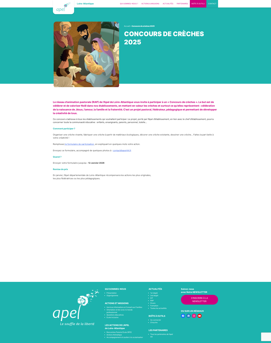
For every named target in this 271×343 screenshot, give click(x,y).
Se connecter (155, 320)
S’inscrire (154, 322)
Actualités (168, 4)
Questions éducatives (115, 315)
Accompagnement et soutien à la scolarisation (125, 337)
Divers (152, 303)
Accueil (127, 26)
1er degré (154, 293)
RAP (152, 301)
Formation (154, 306)
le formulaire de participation (79, 144)
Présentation (112, 293)
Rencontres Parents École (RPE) (119, 332)
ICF (151, 298)
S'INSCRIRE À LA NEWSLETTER (199, 300)
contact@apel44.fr (122, 150)
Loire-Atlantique (85, 3)
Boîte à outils (198, 4)
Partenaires (182, 4)
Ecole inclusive (112, 317)
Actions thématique (114, 335)
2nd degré (154, 295)
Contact (212, 4)
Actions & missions (150, 4)
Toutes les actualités (158, 308)
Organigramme (112, 295)
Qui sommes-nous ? (129, 4)
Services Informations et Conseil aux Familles (124, 307)
